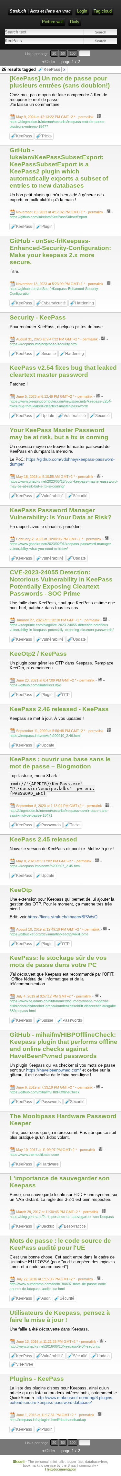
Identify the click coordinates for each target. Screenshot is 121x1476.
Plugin (47, 226)
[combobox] (32, 40)
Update (47, 415)
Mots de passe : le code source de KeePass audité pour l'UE (60, 1244)
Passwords (51, 825)
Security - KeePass (38, 317)
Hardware (50, 1164)
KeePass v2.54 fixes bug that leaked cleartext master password (63, 371)
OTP (66, 694)
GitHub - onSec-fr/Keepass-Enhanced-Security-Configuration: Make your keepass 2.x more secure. (60, 251)
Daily (74, 21)
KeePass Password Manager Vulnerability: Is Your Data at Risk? (61, 514)
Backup (48, 1226)
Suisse (47, 1020)
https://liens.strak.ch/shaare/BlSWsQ (62, 916)
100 (73, 53)
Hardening (84, 303)
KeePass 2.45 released (43, 839)
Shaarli (19, 1461)
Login (82, 11)
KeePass (55, 69)
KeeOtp (21, 890)
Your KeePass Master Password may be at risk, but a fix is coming (59, 434)
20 (54, 53)
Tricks (46, 136)
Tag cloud (103, 11)
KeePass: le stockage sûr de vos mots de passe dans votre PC (58, 961)
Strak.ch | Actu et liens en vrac (40, 11)
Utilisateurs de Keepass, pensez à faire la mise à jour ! (60, 1316)
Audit (45, 1298)
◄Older (48, 61)
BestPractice (75, 1226)
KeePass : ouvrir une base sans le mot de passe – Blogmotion (60, 763)
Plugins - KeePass (37, 1378)
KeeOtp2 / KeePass (38, 653)
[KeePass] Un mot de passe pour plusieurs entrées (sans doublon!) (60, 82)
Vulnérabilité (75, 415)
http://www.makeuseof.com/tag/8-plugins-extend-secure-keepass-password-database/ (62, 1400)
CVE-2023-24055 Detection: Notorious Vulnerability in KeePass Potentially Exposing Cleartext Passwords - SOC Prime (61, 583)
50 (63, 53)
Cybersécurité (53, 303)
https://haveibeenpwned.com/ (53, 1070)
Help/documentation (60, 1469)
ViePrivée (24, 1364)
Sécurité (48, 353)
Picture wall (53, 21)
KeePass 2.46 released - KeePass (59, 709)
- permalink (55, 117)
